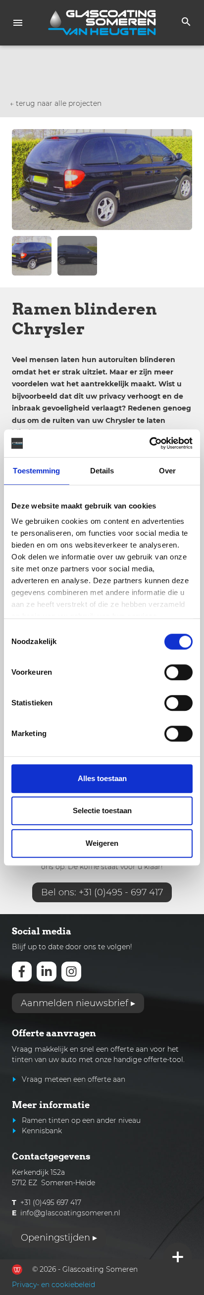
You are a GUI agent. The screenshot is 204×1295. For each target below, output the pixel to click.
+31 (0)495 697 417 (50, 1202)
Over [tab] (167, 470)
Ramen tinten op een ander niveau (81, 1120)
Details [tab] (102, 470)
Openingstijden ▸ (59, 1237)
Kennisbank (42, 1130)
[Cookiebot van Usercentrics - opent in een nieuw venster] (149, 443)
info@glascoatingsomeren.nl (70, 1212)
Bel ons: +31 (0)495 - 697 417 (102, 892)
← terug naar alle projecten (56, 103)
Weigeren (102, 843)
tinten (22, 1059)
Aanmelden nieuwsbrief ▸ (78, 1003)
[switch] (178, 672)
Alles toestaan (102, 778)
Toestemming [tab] (36, 470)
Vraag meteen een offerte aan (73, 1079)
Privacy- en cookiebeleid (53, 1284)
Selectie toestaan (102, 810)
